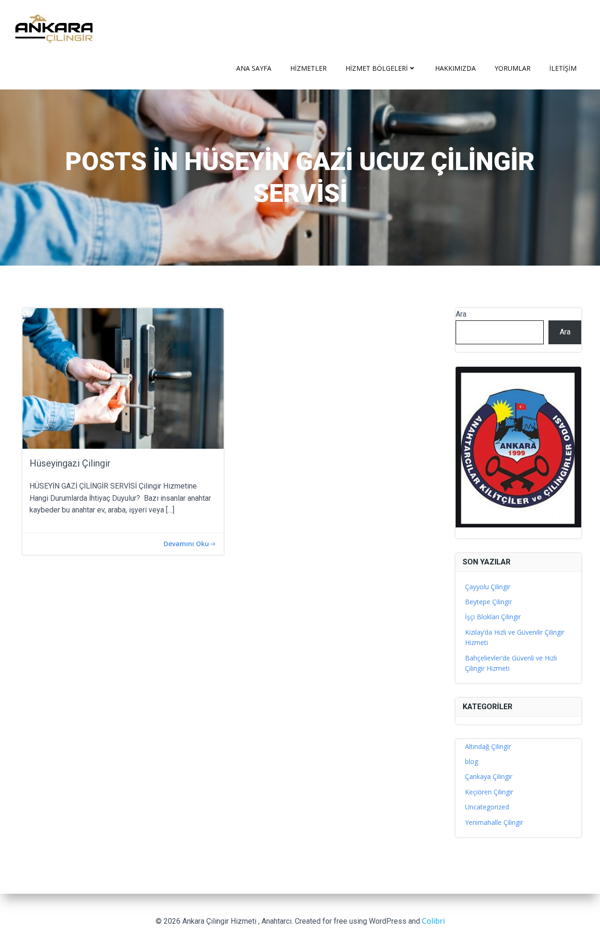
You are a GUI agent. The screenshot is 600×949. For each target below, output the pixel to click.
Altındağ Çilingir (488, 746)
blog (471, 761)
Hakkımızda (455, 68)
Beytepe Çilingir (488, 601)
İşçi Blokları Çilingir (493, 616)
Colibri (433, 921)
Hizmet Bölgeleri (376, 68)
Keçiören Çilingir (489, 791)
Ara (461, 314)
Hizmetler (308, 68)
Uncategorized (487, 806)
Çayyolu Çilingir (487, 586)
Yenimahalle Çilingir (494, 822)
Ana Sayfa (253, 68)
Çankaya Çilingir (488, 776)
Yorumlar (513, 68)
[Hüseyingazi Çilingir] (123, 377)
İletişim (563, 68)
